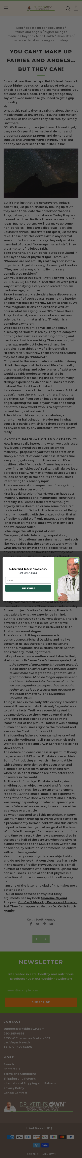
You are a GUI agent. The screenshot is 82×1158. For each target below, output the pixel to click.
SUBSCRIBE (28, 588)
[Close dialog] (76, 560)
